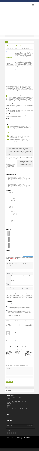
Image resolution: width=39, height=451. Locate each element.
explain (16, 315)
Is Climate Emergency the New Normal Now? (19, 408)
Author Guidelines (27, 437)
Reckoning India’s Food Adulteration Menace (18, 401)
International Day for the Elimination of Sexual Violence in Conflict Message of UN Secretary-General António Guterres (10, 350)
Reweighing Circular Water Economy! (17, 397)
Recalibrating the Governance (28, 325)
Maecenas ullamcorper (9, 60)
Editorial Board (19, 437)
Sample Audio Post (9, 325)
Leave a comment (26, 48)
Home (8, 437)
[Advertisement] (19, 11)
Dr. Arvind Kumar (11, 48)
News (22, 48)
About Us (12, 437)
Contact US (20, 438)
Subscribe (30, 425)
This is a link (31, 95)
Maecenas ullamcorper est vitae (10, 64)
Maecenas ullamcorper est (9, 67)
